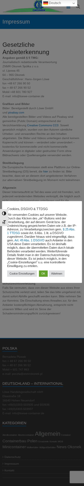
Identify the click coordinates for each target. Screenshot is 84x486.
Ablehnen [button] (56, 273)
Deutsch (54, 3)
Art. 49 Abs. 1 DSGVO (29, 240)
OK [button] (43, 273)
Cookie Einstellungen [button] (22, 273)
